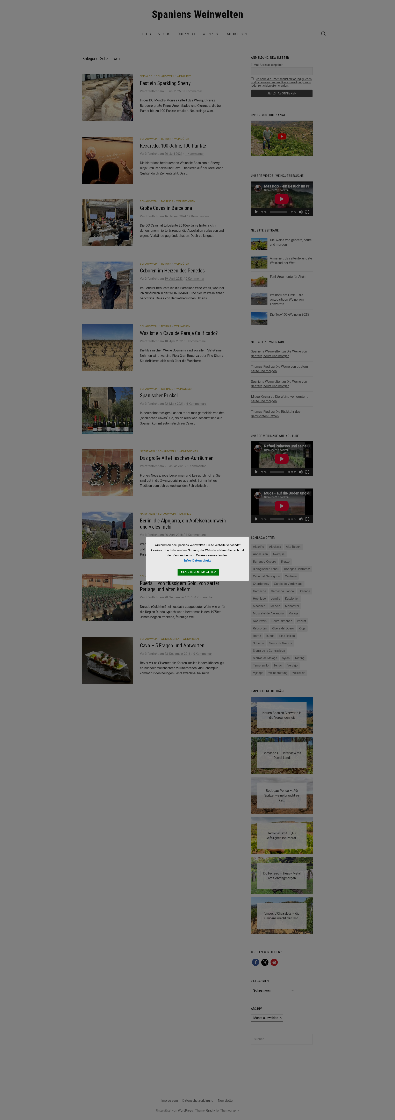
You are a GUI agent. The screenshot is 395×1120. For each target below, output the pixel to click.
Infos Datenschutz (197, 560)
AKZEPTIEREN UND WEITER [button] (198, 572)
